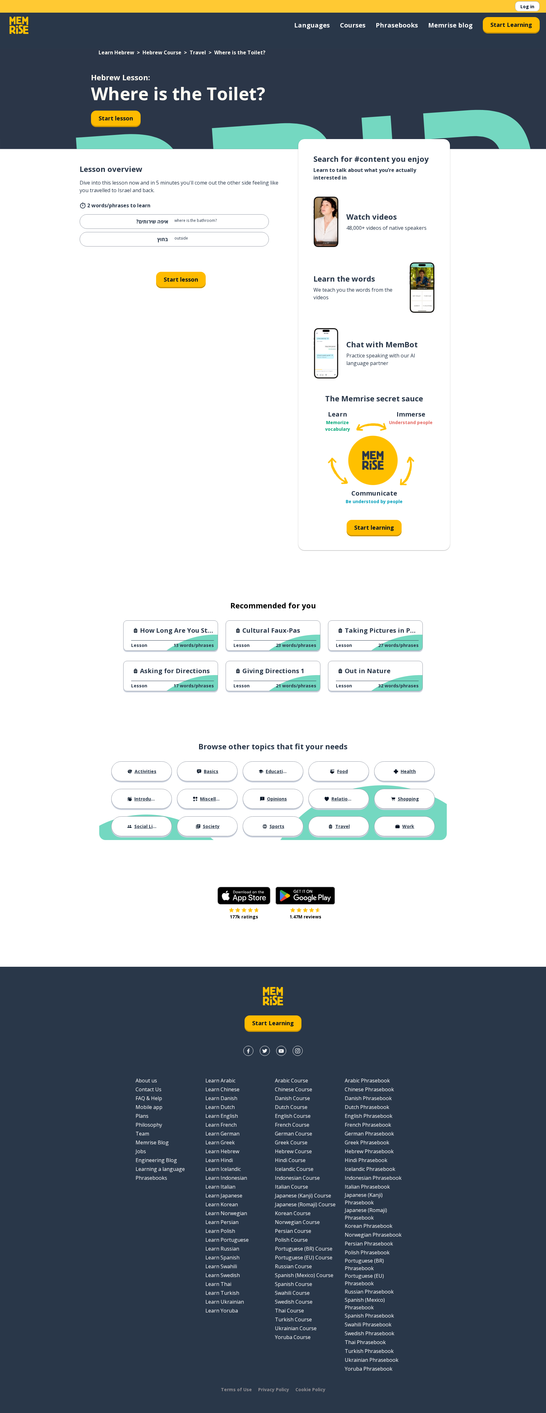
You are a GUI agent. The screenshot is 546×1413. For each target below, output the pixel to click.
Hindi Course (290, 1160)
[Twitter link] (265, 1051)
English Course (293, 1115)
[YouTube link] (281, 1051)
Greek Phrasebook (367, 1142)
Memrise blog (450, 25)
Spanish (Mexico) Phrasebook (365, 1303)
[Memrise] (19, 25)
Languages (312, 25)
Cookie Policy (310, 1389)
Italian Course (291, 1186)
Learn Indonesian (226, 1177)
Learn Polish (220, 1230)
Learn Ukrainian (224, 1301)
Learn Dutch (220, 1107)
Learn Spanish (222, 1257)
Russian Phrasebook (369, 1291)
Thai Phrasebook (365, 1342)
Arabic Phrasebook (367, 1080)
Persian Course (293, 1230)
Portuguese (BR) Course (303, 1248)
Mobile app (149, 1107)
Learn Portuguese (227, 1239)
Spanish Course (293, 1284)
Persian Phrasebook (369, 1243)
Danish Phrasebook (368, 1098)
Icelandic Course (294, 1169)
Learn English (221, 1115)
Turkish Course (293, 1319)
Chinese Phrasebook (369, 1089)
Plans (142, 1115)
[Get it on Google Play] (305, 895)
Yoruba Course (293, 1337)
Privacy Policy (273, 1389)
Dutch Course (291, 1107)
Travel (198, 52)
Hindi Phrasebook (366, 1160)
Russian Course (293, 1266)
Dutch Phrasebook (367, 1107)
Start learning (374, 527)
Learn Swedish (222, 1275)
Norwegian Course (297, 1222)
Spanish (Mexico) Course (304, 1275)
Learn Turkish (222, 1292)
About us (146, 1080)
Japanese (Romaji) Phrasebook (366, 1214)
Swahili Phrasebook (368, 1324)
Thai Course (289, 1310)
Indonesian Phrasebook (373, 1177)
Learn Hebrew (116, 52)
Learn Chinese (222, 1089)
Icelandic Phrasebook (370, 1169)
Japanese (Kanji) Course (303, 1195)
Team (142, 1133)
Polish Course (291, 1239)
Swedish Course (293, 1301)
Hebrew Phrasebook (369, 1151)
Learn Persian (222, 1222)
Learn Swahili (221, 1266)
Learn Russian (222, 1248)
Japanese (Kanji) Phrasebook (364, 1198)
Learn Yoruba (221, 1310)
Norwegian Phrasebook (373, 1234)
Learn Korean (221, 1204)
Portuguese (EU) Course (303, 1257)
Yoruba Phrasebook (368, 1368)
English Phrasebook (368, 1115)
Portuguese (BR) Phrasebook (364, 1264)
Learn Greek (220, 1142)
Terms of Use (236, 1389)
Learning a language (160, 1169)
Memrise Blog (152, 1142)
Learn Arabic (220, 1080)
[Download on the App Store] (243, 895)
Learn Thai (218, 1284)
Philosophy (149, 1124)
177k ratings (244, 917)
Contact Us (148, 1089)
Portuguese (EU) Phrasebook (364, 1279)
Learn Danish (221, 1098)
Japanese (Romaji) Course (305, 1204)
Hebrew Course (162, 52)
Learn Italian (220, 1186)
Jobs (141, 1151)
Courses (353, 25)
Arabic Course (291, 1080)
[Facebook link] (248, 1051)
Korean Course (293, 1213)
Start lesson (116, 118)
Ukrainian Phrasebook (371, 1359)
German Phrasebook (369, 1133)
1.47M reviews (305, 917)
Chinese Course (293, 1089)
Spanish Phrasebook (369, 1315)
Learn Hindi (219, 1160)
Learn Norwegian (226, 1213)
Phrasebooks (397, 25)
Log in (527, 6)
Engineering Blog (156, 1160)
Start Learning (511, 24)
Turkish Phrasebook (369, 1351)
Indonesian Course (297, 1177)
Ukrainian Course (296, 1328)
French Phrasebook (368, 1124)
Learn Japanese (223, 1195)
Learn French (221, 1124)
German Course (293, 1133)
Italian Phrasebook (367, 1186)
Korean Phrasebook (368, 1225)
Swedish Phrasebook (369, 1333)
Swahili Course (292, 1292)
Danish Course (292, 1098)
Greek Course (291, 1142)
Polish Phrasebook (367, 1252)
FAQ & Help (149, 1098)
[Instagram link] (298, 1051)
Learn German (222, 1133)
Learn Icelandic (223, 1169)
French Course (292, 1124)
